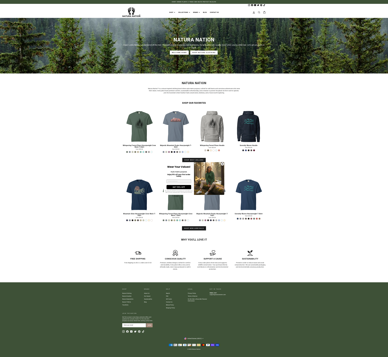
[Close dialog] (222, 164)
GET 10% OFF (179, 187)
